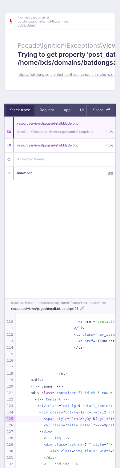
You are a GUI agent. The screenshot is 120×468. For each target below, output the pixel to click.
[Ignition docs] (13, 21)
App (67, 110)
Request (47, 110)
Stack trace (20, 110)
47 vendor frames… (32, 159)
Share (98, 110)
